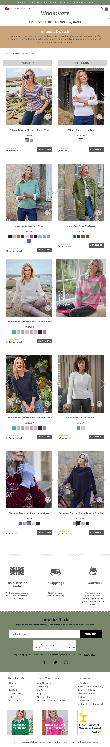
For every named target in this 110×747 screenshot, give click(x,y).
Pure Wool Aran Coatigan (81, 226)
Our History (42, 686)
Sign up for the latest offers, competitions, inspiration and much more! (55, 2)
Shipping (12, 683)
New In (32, 22)
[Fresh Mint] (18, 332)
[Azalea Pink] (31, 236)
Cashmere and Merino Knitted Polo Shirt (29, 321)
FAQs (10, 697)
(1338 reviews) (65, 246)
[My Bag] (106, 9)
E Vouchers (83, 683)
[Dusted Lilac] (31, 332)
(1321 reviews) (14, 342)
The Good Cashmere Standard (51, 700)
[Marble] (22, 332)
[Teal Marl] (74, 236)
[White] (80, 140)
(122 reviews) (13, 533)
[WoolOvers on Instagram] (65, 662)
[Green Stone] (78, 428)
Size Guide (13, 690)
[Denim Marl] (78, 236)
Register (28, 8)
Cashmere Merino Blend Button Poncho (81, 513)
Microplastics (43, 697)
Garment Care (14, 693)
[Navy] (10, 236)
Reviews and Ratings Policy (91, 686)
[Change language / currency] (7, 9)
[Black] (35, 236)
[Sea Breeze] (14, 332)
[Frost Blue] (40, 236)
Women (42, 22)
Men (50, 22)
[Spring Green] (18, 236)
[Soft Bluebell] (29, 523)
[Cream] (27, 236)
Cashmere (60, 22)
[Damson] (20, 523)
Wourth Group (44, 683)
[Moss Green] (83, 236)
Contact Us (13, 700)
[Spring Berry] (87, 236)
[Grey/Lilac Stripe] (27, 140)
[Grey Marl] (48, 236)
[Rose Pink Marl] (14, 236)
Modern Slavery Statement (90, 704)
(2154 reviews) (14, 251)
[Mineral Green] (44, 236)
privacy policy (89, 655)
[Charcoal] (22, 236)
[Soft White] (83, 428)
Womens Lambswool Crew (29, 226)
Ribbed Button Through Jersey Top (29, 130)
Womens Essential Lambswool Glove (29, 513)
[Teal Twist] (29, 241)
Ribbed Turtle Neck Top (81, 130)
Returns (12, 686)
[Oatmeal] (33, 523)
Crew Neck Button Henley (80, 417)
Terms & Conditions (87, 693)
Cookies (81, 697)
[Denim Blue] (31, 140)
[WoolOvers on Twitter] (55, 662)
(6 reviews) (12, 150)
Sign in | (19, 8)
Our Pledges (83, 700)
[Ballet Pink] (35, 332)
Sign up (90, 634)
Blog (39, 693)
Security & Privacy (86, 690)
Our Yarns (42, 690)
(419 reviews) (65, 533)
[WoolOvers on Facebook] (44, 662)
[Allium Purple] (44, 332)
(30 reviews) (64, 438)
